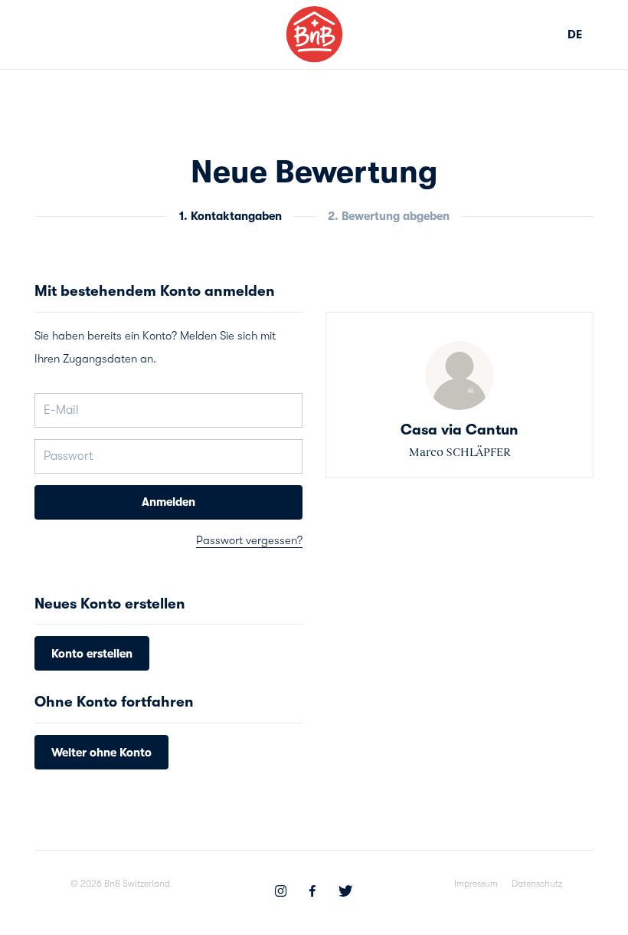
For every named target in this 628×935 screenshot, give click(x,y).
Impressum (476, 883)
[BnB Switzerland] (314, 34)
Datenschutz (537, 883)
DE (574, 34)
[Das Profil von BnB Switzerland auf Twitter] (345, 893)
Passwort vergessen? (249, 540)
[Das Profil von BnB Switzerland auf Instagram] (280, 893)
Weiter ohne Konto (101, 752)
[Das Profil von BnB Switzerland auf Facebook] (312, 893)
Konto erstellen (91, 654)
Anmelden (168, 502)
